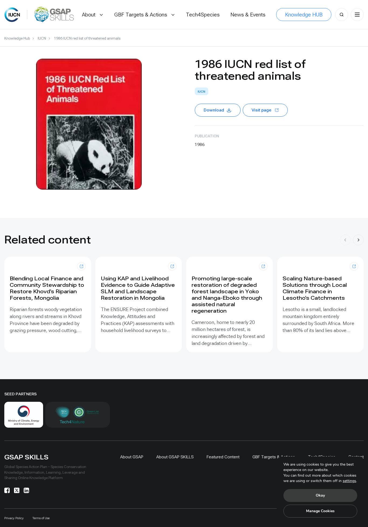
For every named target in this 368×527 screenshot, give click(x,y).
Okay (320, 495)
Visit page (261, 110)
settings (349, 480)
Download (214, 110)
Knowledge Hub (17, 38)
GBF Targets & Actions (273, 456)
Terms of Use (41, 518)
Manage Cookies (320, 511)
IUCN (42, 38)
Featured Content (223, 456)
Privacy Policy (14, 518)
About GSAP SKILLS (175, 456)
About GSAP (131, 456)
